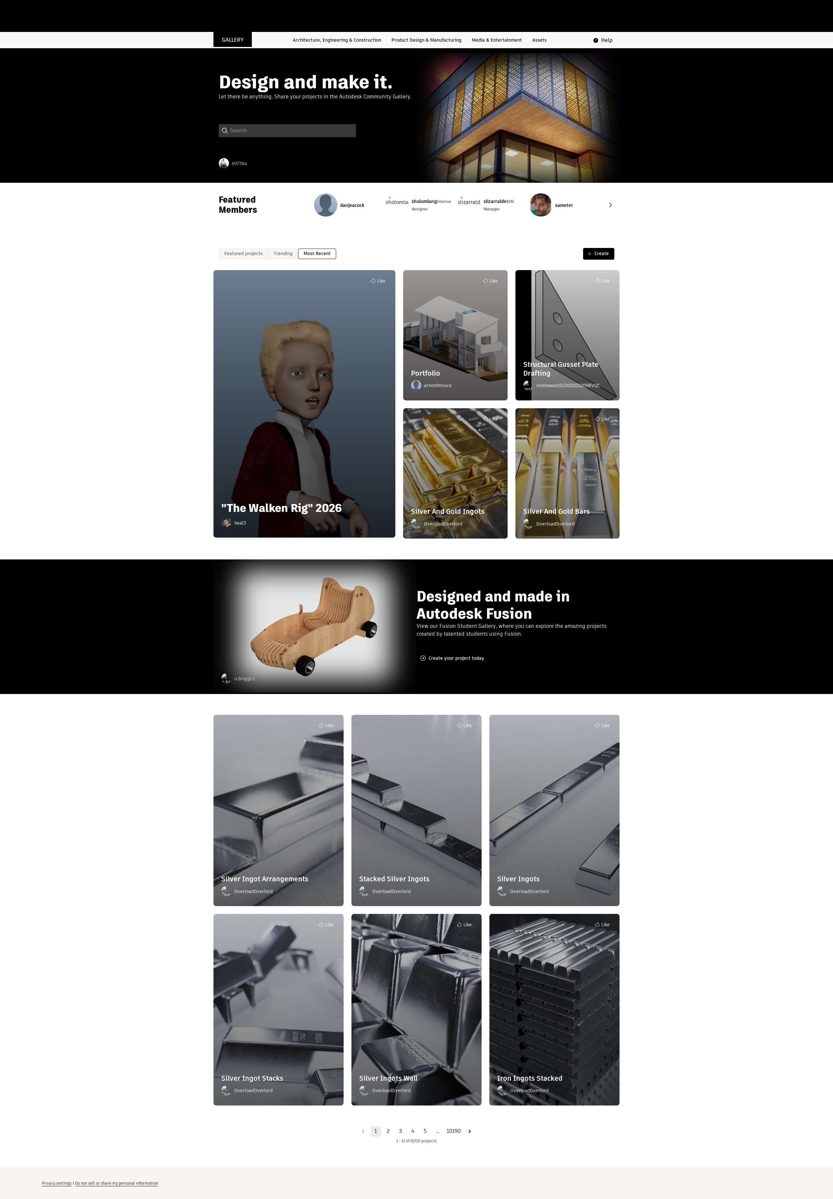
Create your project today (456, 658)
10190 (454, 1131)
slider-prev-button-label (610, 205)
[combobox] (293, 130)
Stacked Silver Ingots (394, 879)
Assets (539, 40)
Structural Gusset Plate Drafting (560, 369)
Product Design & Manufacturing (426, 40)
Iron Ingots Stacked (530, 1078)
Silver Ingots (518, 879)
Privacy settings (57, 1183)
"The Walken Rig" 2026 (281, 508)
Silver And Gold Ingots (448, 511)
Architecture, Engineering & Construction (337, 40)
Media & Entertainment (497, 40)
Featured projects (243, 253)
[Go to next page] (470, 1131)
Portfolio (425, 373)
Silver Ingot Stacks (252, 1078)
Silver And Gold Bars (556, 511)
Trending (283, 253)
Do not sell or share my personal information (116, 1183)
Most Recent (317, 253)
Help (607, 40)
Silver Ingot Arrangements (264, 879)
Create (601, 253)
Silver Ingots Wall (388, 1078)
